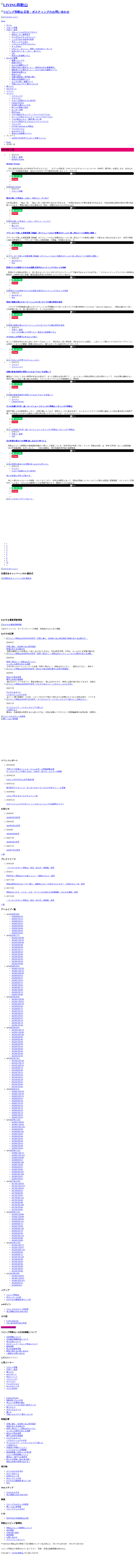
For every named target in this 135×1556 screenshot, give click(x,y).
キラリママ (16, 98)
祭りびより (11, 1407)
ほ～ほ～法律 (17, 110)
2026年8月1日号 (12, 842)
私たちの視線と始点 (20, 107)
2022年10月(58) (18, 1035)
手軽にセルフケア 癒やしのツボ (25, 84)
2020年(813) (15, 1089)
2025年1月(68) (17, 964)
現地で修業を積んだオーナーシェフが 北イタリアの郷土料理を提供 (34, 302)
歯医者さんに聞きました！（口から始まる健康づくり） (35, 70)
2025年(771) (15, 935)
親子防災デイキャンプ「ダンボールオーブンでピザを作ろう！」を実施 (35, 788)
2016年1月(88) (17, 1240)
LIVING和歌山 (18, 1553)
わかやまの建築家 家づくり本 (18, 1300)
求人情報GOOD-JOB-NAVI (17, 1311)
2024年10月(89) (18, 973)
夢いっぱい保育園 (13, 1507)
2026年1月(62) (17, 933)
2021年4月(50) (17, 1080)
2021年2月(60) (17, 1084)
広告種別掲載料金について (17, 1339)
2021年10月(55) (18, 1065)
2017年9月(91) (17, 1191)
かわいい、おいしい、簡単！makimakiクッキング (32, 49)
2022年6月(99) (17, 1044)
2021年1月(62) (17, 1087)
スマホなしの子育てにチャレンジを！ (22, 337)
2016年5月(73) (17, 1231)
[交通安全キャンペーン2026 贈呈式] (16, 578)
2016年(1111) (15, 1212)
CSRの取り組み (12, 1533)
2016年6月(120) (18, 1228)
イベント (10, 91)
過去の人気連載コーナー (22, 133)
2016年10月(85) (18, 1219)
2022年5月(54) (17, 1046)
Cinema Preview (18, 103)
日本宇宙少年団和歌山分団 (17, 1518)
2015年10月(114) (18, 1250)
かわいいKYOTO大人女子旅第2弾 (20, 780)
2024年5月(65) (17, 985)
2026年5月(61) (17, 924)
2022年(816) (15, 1028)
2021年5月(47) (17, 1077)
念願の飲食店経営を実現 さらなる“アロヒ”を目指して (28, 372)
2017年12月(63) (18, 1184)
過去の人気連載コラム (21, 56)
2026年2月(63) (17, 931)
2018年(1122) (15, 1150)
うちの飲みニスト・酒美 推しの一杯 (27, 119)
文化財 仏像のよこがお (21, 105)
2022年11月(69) (18, 1032)
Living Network (12, 1321)
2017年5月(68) (17, 1200)
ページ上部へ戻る (8, 1327)
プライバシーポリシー (15, 1540)
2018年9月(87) (17, 1160)
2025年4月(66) (17, 957)
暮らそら (10, 86)
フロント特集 (11, 28)
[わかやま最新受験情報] (11, 625)
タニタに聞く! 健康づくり (22, 82)
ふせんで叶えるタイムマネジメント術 (22, 796)
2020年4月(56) (17, 1110)
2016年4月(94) (17, 1233)
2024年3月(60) (17, 990)
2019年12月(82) (18, 1122)
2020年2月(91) (17, 1115)
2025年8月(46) (17, 947)
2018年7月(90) (17, 1165)
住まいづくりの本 (13, 1297)
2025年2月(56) (17, 961)
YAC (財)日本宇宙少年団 (16, 1323)
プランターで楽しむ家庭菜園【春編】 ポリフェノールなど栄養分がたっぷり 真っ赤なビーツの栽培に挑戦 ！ (51, 233)
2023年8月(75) (17, 1009)
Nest (8, 1483)
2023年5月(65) (17, 1016)
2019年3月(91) (17, 1143)
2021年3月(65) (17, 1082)
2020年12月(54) (18, 1091)
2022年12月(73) (18, 1030)
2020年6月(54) (17, 1106)
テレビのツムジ (18, 129)
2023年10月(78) (18, 1004)
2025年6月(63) (17, 952)
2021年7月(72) (17, 1072)
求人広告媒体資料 (13, 1349)
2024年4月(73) (17, 987)
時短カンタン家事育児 (21, 35)
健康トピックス (18, 60)
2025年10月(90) (18, 942)
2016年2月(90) (17, 1238)
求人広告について (13, 1342)
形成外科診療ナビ (19, 72)
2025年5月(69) (17, 954)
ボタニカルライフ (13, 1410)
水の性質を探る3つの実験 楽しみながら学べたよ (26, 441)
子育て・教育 (11, 30)
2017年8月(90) (17, 1193)
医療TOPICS (17, 63)
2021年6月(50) (17, 1075)
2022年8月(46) (17, 1039)
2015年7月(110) (18, 1257)
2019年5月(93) (17, 1139)
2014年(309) (15, 1273)
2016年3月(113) (18, 1236)
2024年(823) (15, 966)
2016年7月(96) (17, 1226)
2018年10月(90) (18, 1158)
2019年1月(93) (17, 1148)
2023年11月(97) (18, 1002)
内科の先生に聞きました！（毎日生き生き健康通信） (34, 67)
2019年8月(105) (18, 1132)
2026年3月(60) (17, 928)
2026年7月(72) (17, 919)
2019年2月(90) (17, 1146)
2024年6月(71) (17, 983)
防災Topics (16, 112)
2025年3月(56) (17, 959)
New (13, 263)
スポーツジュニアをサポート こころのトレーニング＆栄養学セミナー (35, 804)
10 (7, 563)
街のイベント (11, 1377)
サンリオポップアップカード (19, 476)
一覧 (3, 854)
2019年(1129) (15, 1120)
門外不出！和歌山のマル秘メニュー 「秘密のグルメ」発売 (30, 876)
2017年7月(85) (17, 1195)
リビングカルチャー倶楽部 (17, 1309)
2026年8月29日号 (13, 818)
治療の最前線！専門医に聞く (24, 77)
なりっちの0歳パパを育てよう (24, 332)
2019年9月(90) (17, 1129)
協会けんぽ (16, 75)
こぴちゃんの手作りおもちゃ (24, 44)
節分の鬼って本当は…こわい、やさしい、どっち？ (27, 198)
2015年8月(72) (17, 1254)
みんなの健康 (11, 58)
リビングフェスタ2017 (15, 1509)
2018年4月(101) (18, 1172)
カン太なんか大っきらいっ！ (24, 37)
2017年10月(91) (18, 1188)
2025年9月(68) (17, 945)
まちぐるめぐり (12, 1474)
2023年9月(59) (17, 1006)
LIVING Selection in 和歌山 (22, 126)
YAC (13, 53)
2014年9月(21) (17, 1283)
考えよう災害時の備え (15, 1403)
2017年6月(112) (18, 1198)
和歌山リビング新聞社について (19, 1528)
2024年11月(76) (18, 971)
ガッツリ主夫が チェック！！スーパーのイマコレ (32, 117)
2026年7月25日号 (13, 850)
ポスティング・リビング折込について (22, 1344)
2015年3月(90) (17, 1266)
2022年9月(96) (17, 1037)
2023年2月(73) (17, 1023)
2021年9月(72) (17, 1068)
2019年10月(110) (18, 1127)
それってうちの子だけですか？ (24, 32)
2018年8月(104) (18, 1162)
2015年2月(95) (17, 1269)
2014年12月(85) (18, 1276)
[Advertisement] (67, 522)
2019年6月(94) (17, 1136)
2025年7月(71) (17, 950)
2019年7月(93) (17, 1134)
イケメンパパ (17, 96)
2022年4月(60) (17, 1049)
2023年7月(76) (17, 1011)
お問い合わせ (11, 1537)
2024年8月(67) (17, 978)
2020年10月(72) (18, 1096)
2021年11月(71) (18, 1063)
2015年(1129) (15, 1243)
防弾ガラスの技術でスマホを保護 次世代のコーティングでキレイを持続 (36, 267)
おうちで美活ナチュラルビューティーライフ (30, 122)
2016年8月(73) (17, 1224)
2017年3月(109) (18, 1205)
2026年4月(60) (17, 926)
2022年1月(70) (17, 1056)
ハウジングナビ (18, 228)
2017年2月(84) (17, 1207)
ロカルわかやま (12, 1492)
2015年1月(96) (17, 1271)
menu (3, 21)
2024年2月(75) (17, 992)
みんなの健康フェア (20, 65)
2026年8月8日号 (12, 834)
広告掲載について (13, 1337)
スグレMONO (11, 1388)
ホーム (9, 25)
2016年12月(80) (18, 1214)
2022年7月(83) (17, 1042)
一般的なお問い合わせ (15, 1353)
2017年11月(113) (18, 1186)
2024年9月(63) (17, 976)
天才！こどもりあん (20, 42)
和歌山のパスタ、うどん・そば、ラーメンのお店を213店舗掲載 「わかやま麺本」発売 (42, 892)
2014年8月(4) (17, 1285)
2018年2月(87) (17, 1176)
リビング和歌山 (12, 1295)
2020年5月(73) (17, 1108)
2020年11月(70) (18, 1094)
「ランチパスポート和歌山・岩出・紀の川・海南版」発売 (30, 868)
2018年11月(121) (18, 1155)
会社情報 (10, 1530)
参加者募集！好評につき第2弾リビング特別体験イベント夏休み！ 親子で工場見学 (18, 1454)
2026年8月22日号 (13, 826)
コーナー (10, 93)
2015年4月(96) (17, 1264)
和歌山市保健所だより (21, 79)
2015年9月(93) (17, 1252)
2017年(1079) (15, 1181)
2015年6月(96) (17, 1259)
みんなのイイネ (18, 131)
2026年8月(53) (17, 916)
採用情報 (10, 1535)
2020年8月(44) (17, 1101)
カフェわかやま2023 (14, 1471)
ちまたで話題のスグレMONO (24, 101)
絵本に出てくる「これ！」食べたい (26, 51)
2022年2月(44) (17, 1054)
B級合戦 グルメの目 (14, 1400)
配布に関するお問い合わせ (17, 1351)
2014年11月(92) (18, 1278)
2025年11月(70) (18, 940)
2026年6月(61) (17, 921)
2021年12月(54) (18, 1061)
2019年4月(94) (17, 1141)
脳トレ (9, 1412)
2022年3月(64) (17, 1051)
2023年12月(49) (18, 999)
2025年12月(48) (18, 938)
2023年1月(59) (17, 1025)
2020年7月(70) (17, 1103)
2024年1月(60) (17, 994)
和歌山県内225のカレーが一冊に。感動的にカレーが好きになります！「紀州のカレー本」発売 (45, 884)
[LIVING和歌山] (14, 5)
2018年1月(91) (17, 1179)
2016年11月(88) (18, 1217)
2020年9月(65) (17, 1098)
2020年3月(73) (17, 1113)
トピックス (16, 124)
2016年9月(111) (18, 1221)
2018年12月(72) (18, 1153)
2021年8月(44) (17, 1070)
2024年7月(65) (17, 980)
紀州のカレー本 (12, 1476)
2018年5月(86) (17, 1169)
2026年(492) (15, 914)
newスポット (11, 89)
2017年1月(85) (17, 1210)
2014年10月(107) (18, 1280)
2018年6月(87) (17, 1167)
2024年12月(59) (18, 968)
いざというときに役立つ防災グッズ (21, 1405)
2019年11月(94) (18, 1124)
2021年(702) (15, 1058)
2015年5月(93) (17, 1262)
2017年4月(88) (17, 1202)
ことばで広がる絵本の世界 (23, 39)
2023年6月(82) (17, 1013)
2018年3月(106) (18, 1174)
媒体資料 (10, 1346)
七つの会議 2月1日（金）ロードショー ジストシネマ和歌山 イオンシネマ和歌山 (39, 406)
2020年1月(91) (17, 1117)
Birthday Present (18, 159)
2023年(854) (15, 997)
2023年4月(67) (17, 1018)
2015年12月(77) (18, 1245)
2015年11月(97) (18, 1247)
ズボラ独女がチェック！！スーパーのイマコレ (31, 114)
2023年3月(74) (17, 1020)
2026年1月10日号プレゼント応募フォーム (29, 138)
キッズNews (16, 46)
